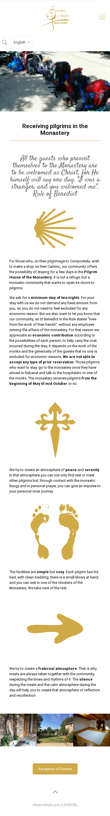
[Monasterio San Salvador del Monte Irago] (55, 17)
